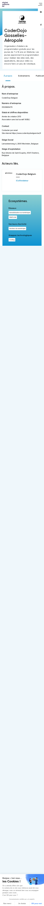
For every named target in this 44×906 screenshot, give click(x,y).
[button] (22, 180)
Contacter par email (10, 130)
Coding (12, 240)
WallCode (12, 217)
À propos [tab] (8, 75)
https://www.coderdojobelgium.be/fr (26, 133)
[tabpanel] (22, 163)
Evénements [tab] (24, 75)
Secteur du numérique (17, 228)
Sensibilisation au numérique (19, 212)
